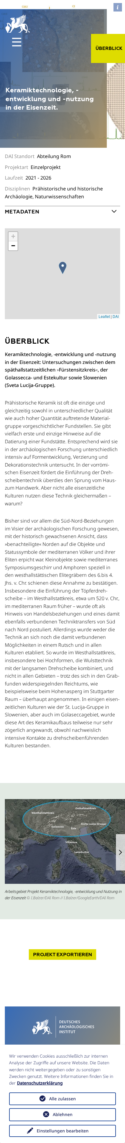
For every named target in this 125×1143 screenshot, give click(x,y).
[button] (120, 852)
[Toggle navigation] (16, 42)
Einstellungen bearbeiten (63, 1131)
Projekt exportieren (62, 954)
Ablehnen (63, 1114)
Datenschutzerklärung (40, 1083)
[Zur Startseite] (62, 1026)
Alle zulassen (62, 1099)
